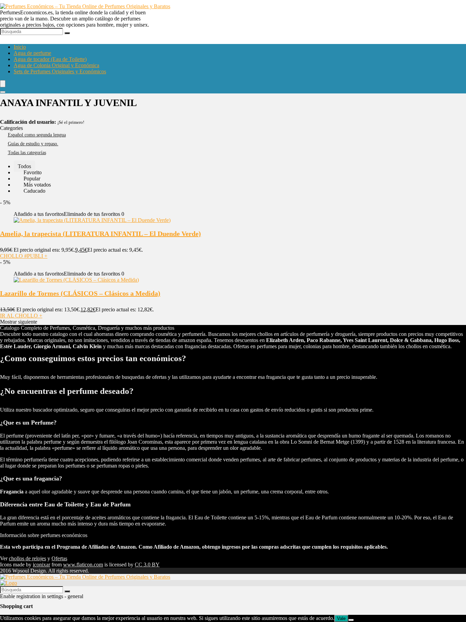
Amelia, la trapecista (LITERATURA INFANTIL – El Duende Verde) (100, 233)
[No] (351, 620)
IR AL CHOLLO (21, 316)
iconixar (41, 564)
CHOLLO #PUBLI (23, 256)
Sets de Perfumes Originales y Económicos (60, 71)
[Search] (2, 92)
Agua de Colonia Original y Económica (56, 65)
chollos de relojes (27, 558)
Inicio (20, 47)
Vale (341, 618)
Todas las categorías (27, 152)
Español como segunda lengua (37, 134)
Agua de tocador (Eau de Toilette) (50, 59)
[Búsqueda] (67, 33)
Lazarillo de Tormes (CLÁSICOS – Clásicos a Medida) (80, 293)
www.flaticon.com (83, 564)
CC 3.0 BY (147, 564)
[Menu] (2, 83)
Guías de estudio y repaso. (33, 143)
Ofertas (59, 558)
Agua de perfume (32, 53)
